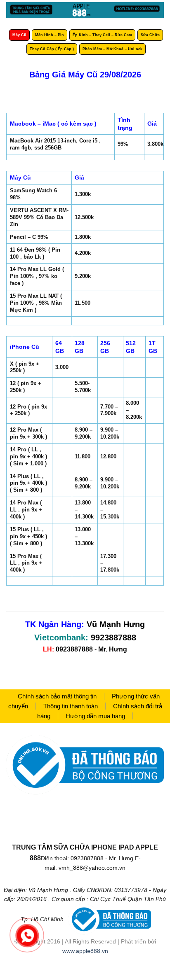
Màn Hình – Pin (49, 35)
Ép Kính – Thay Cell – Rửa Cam (102, 35)
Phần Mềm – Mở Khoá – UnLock (112, 49)
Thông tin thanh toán (70, 706)
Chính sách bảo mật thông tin (57, 696)
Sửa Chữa (150, 35)
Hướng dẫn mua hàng (95, 715)
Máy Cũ (19, 35)
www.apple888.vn (85, 951)
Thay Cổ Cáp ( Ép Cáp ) (52, 49)
